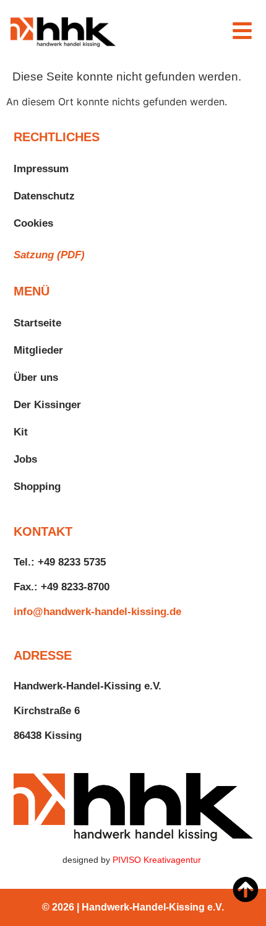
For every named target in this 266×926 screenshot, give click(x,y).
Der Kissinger (47, 405)
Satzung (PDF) (49, 255)
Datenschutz (44, 196)
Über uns (36, 377)
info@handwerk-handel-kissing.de (97, 612)
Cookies (33, 223)
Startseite (37, 323)
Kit (21, 432)
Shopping (37, 486)
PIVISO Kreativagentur (158, 860)
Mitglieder (38, 350)
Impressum (41, 169)
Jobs (25, 459)
